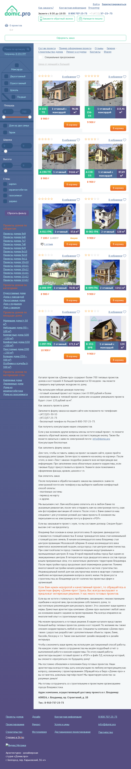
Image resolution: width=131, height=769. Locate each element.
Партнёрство (105, 732)
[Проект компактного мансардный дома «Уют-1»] (105, 93)
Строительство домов (50, 51)
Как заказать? (46, 7)
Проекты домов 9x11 (15, 258)
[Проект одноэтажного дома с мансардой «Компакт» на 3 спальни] (105, 156)
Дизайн (36, 716)
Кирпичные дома (12, 380)
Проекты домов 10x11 (16, 265)
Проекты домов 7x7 (14, 240)
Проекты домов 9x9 (14, 233)
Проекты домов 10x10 (16, 262)
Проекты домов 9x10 (15, 254)
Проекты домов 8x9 (14, 247)
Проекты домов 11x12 (16, 276)
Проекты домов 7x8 (14, 244)
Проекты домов (14, 716)
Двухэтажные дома (14, 300)
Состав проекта (47, 48)
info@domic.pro (101, 438)
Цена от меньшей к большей (53, 64)
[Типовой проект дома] (59, 216)
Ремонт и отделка (76, 51)
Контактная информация (72, 7)
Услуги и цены (61, 724)
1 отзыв (48, 244)
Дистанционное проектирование (72, 731)
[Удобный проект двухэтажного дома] (59, 328)
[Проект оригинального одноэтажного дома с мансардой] (105, 328)
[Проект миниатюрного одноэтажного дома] (59, 156)
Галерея (111, 48)
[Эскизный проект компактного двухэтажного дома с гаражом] (105, 272)
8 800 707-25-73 (107, 716)
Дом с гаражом (11, 307)
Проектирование (15, 724)
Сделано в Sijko (15, 737)
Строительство (14, 731)
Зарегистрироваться (114, 4)
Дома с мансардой (13, 296)
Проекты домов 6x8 (14, 237)
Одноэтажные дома (14, 293)
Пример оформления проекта (75, 48)
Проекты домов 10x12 (16, 269)
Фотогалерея (39, 731)
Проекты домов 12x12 (16, 280)
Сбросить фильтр (16, 213)
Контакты (95, 51)
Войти (96, 4)
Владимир (94, 7)
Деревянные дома (13, 383)
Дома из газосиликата (15, 394)
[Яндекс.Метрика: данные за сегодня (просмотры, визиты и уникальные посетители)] (16, 745)
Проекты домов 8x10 (15, 251)
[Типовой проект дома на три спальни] (105, 216)
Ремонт (36, 724)
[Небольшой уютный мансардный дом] (59, 93)
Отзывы (99, 48)
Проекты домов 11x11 (16, 272)
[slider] (3, 117)
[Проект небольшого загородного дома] (59, 272)
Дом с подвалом (12, 303)
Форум (107, 51)
